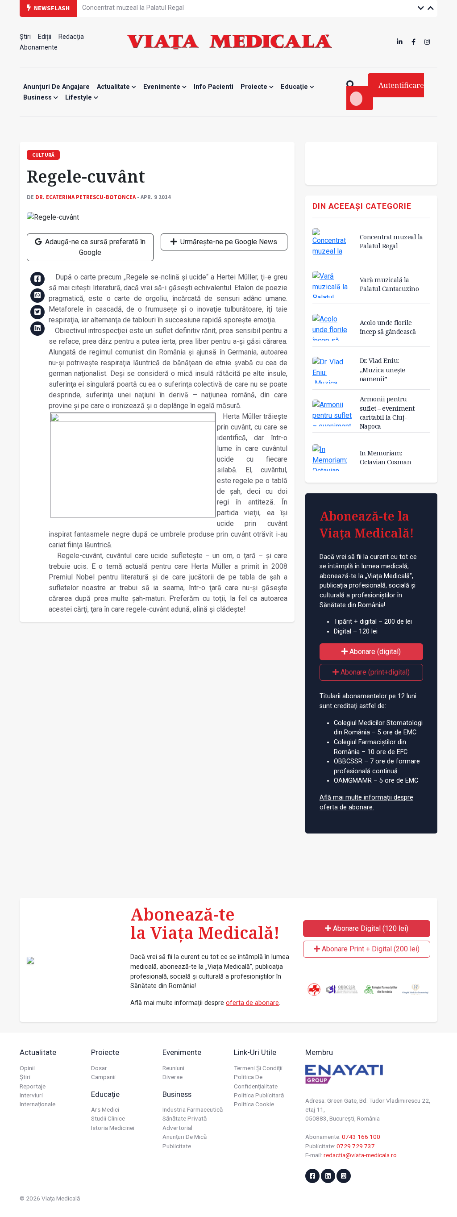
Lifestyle (79, 97)
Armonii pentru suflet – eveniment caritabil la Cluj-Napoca (387, 412)
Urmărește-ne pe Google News (228, 242)
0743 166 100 (361, 1136)
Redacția (71, 37)
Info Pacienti (213, 87)
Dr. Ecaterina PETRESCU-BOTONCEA (85, 196)
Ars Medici (105, 1109)
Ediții (44, 37)
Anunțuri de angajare (56, 87)
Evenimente (162, 87)
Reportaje (33, 1086)
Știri (25, 37)
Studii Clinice (108, 1118)
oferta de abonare (252, 1003)
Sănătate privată (184, 1118)
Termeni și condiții (258, 1067)
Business (38, 97)
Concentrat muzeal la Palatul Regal (391, 241)
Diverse (172, 1076)
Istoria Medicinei (112, 1127)
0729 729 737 (356, 1146)
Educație (295, 87)
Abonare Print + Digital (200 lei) (370, 949)
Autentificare (401, 85)
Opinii (27, 1067)
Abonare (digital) (374, 651)
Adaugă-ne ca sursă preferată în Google (94, 247)
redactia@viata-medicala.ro (360, 1155)
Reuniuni (173, 1067)
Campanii (103, 1076)
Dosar (99, 1067)
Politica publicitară (259, 1095)
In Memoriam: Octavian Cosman (385, 457)
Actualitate (114, 87)
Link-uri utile (255, 1052)
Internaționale (37, 1104)
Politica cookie (254, 1104)
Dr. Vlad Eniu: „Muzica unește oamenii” (382, 369)
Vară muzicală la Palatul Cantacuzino (389, 284)
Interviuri (31, 1095)
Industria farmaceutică (192, 1109)
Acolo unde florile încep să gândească (388, 327)
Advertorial (177, 1127)
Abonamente (39, 47)
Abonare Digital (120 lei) (369, 928)
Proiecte (255, 87)
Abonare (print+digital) (374, 672)
